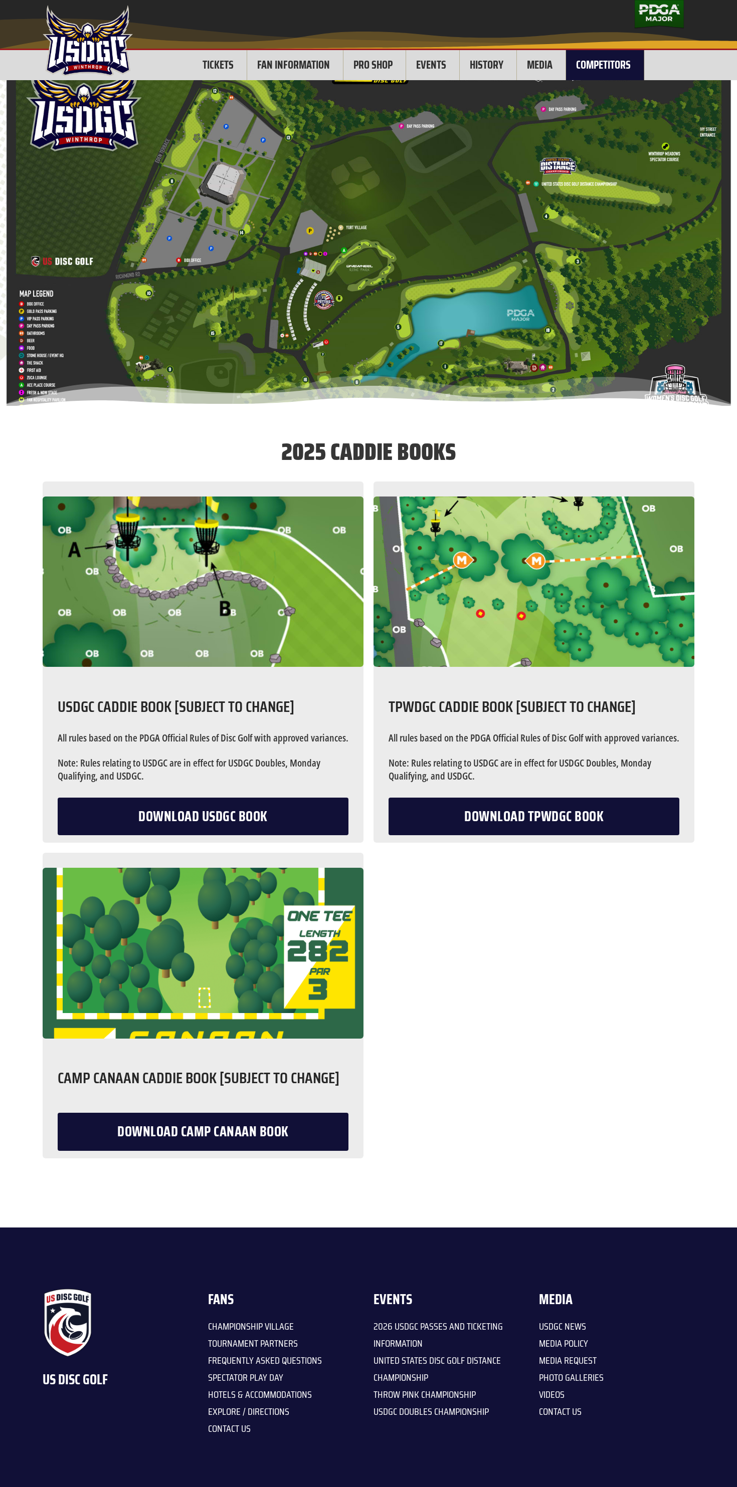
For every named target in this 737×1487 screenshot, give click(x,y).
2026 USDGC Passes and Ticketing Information (438, 1334)
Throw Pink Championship (425, 1394)
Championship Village (251, 1326)
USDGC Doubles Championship (431, 1411)
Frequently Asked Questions (265, 1360)
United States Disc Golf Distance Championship (437, 1368)
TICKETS (218, 65)
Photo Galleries (571, 1377)
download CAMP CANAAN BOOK (203, 1131)
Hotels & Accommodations (260, 1394)
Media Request (568, 1360)
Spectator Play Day (245, 1377)
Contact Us (229, 1428)
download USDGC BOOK (203, 816)
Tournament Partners (253, 1343)
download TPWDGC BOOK (534, 816)
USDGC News (562, 1326)
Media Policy (563, 1343)
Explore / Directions (248, 1411)
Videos (552, 1394)
